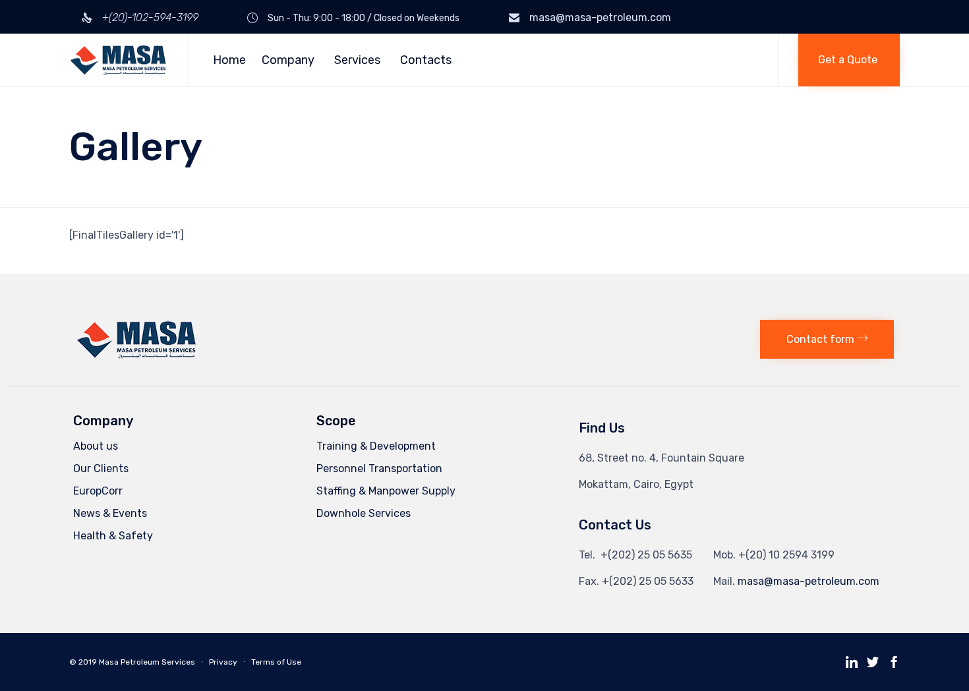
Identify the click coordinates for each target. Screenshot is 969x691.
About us (95, 446)
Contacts (426, 60)
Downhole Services (363, 513)
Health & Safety (113, 535)
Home (229, 60)
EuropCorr (98, 491)
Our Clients (101, 468)
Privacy (223, 662)
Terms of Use (276, 662)
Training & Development (376, 446)
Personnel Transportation (379, 468)
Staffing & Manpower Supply (385, 491)
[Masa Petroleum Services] (118, 60)
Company (288, 60)
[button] (849, 60)
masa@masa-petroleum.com (600, 17)
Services (357, 60)
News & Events (110, 513)
